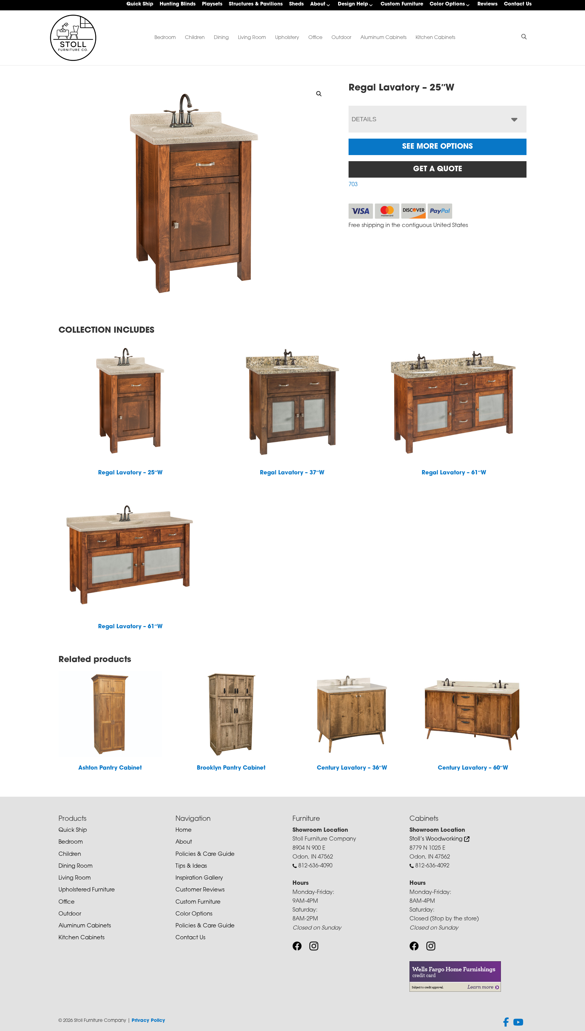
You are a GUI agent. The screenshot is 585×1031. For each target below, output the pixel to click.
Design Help (353, 4)
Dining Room (75, 866)
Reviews (487, 4)
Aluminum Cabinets (383, 37)
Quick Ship (139, 4)
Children (195, 37)
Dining (221, 37)
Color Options (447, 4)
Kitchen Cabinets (435, 37)
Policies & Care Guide (205, 854)
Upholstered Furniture (86, 890)
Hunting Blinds (178, 4)
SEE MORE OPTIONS (437, 147)
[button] (319, 93)
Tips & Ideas (191, 866)
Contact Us (518, 4)
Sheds (296, 4)
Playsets (212, 4)
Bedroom (165, 37)
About (317, 4)
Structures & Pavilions (256, 4)
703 (353, 185)
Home (184, 830)
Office (315, 37)
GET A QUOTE (437, 169)
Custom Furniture (402, 4)
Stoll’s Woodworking (437, 839)
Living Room (252, 37)
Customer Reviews (200, 890)
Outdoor (341, 37)
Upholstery (287, 37)
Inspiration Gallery (199, 878)
